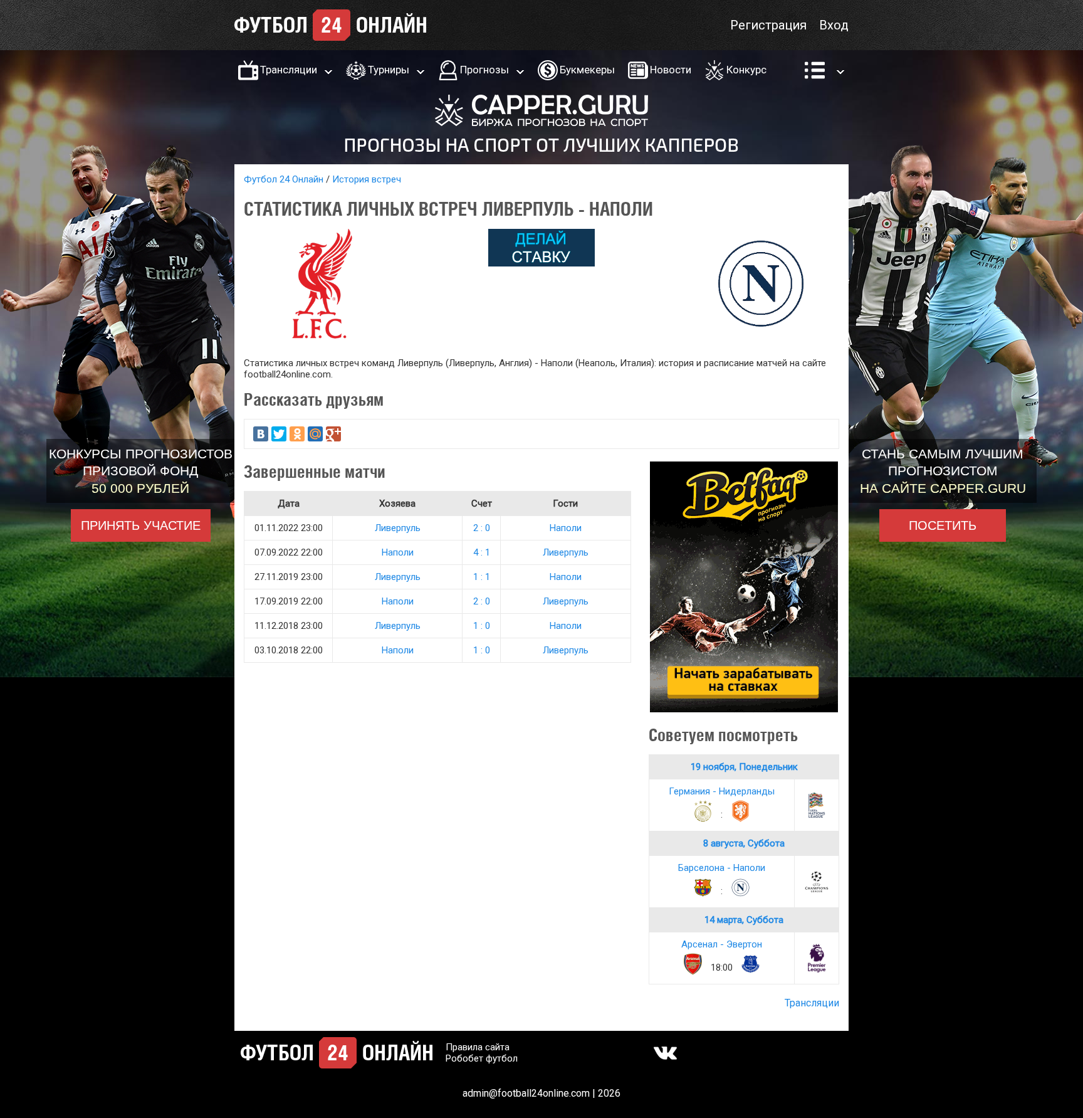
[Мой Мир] (315, 433)
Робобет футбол (482, 1058)
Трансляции (288, 69)
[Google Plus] (333, 433)
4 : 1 (481, 552)
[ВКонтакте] (260, 433)
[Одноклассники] (297, 433)
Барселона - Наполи (721, 867)
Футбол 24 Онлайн (283, 179)
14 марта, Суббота (743, 920)
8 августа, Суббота (744, 843)
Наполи (566, 528)
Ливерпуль (398, 528)
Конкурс (746, 69)
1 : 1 (481, 577)
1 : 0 (481, 625)
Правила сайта (478, 1047)
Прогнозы (484, 69)
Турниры (388, 69)
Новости (670, 69)
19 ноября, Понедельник (744, 767)
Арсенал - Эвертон (721, 944)
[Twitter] (278, 433)
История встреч (366, 179)
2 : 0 (481, 528)
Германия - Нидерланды (722, 791)
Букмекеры (587, 69)
